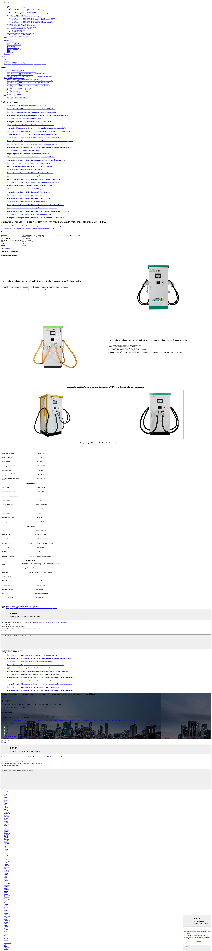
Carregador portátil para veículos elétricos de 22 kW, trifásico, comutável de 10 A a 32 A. (37, 160)
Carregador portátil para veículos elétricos (18, 24)
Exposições (10, 52)
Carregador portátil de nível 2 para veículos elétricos (100, 720)
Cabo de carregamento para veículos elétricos (19, 28)
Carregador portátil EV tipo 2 (78, 720)
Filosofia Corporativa (12, 42)
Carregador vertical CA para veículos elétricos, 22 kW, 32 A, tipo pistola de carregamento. (37, 115)
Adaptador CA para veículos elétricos (20, 34)
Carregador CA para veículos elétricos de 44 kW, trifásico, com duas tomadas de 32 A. (36, 128)
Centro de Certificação (13, 43)
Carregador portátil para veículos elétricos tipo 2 (23, 27)
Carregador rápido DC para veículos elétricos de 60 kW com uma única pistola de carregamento (40, 684)
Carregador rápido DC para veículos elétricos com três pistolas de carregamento (31, 21)
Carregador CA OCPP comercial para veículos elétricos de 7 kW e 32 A (31, 109)
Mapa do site (4, 719)
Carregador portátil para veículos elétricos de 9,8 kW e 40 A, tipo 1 (30, 173)
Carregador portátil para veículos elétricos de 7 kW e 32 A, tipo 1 (29, 198)
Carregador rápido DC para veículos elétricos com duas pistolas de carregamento (32, 19)
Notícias (6, 37)
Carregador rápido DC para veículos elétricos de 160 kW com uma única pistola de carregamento (40, 141)
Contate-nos (7, 54)
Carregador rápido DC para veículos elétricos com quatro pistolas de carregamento (32, 22)
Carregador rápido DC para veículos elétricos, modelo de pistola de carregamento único (33, 18)
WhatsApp (3, 742)
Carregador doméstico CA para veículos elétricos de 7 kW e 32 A (29, 122)
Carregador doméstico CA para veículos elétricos (23, 12)
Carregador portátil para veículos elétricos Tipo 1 (23, 25)
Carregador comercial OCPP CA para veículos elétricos (25, 9)
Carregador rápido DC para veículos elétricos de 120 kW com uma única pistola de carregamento (40, 677)
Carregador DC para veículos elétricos (17, 15)
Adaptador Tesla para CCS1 (11, 738)
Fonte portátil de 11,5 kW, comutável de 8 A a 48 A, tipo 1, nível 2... (30, 166)
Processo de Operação (13, 48)
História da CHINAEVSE (14, 45)
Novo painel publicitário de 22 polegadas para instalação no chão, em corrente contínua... (37, 671)
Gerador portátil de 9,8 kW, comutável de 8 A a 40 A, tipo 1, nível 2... (30, 185)
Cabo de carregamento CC (18, 31)
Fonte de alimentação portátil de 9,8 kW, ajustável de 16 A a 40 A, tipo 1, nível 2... (35, 179)
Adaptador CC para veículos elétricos (20, 36)
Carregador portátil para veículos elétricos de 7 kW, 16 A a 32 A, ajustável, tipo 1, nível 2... (38, 211)
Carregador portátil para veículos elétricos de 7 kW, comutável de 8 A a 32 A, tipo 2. (35, 218)
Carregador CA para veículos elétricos (17, 8)
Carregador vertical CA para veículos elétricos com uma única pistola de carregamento (33, 13)
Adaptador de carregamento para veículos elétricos (20, 33)
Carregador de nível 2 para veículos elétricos (15, 724)
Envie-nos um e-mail (6, 248)
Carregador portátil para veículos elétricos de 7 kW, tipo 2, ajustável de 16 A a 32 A (35, 205)
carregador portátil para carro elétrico (60, 720)
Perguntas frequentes (9, 39)
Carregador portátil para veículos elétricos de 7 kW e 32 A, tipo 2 (29, 192)
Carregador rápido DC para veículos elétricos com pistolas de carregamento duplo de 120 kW (39, 658)
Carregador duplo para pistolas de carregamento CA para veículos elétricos (30, 10)
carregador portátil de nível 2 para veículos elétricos (36, 720)
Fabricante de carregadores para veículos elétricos (17, 723)
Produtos (6, 6)
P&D (8, 51)
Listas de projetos (11, 46)
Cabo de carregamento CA (18, 30)
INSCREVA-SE (5, 697)
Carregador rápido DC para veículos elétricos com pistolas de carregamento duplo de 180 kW (39, 147)
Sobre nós (6, 40)
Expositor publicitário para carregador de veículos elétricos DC (27, 16)
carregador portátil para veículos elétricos (125, 720)
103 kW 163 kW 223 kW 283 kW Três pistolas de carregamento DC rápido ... (33, 134)
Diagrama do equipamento (14, 49)
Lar (5, 5)
